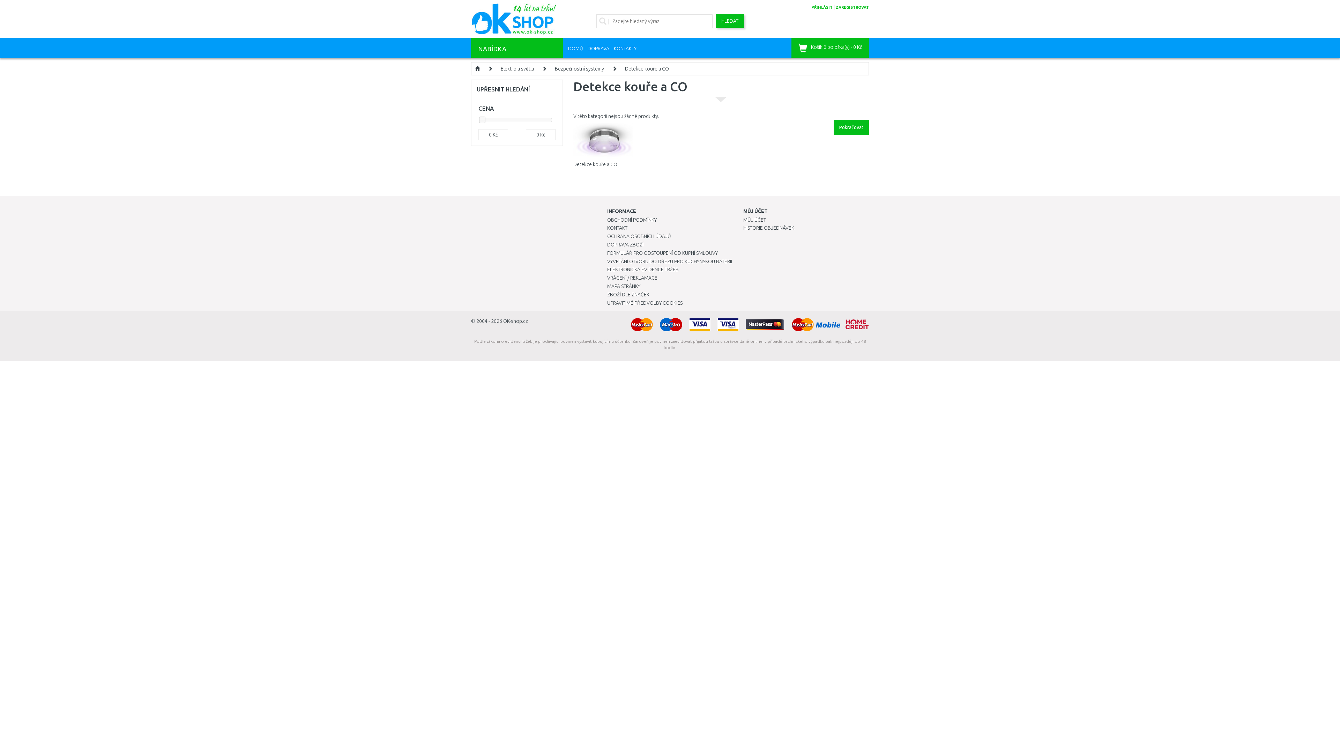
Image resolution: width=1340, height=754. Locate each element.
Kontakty (625, 48)
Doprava (598, 48)
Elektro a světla (517, 69)
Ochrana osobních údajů (639, 236)
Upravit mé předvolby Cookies (645, 303)
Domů (575, 48)
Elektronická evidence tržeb (643, 269)
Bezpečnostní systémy (579, 69)
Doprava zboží (625, 244)
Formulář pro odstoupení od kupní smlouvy (662, 253)
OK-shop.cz (515, 321)
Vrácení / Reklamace (632, 278)
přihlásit (822, 7)
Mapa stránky (623, 286)
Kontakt (617, 228)
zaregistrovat (852, 7)
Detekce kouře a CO (647, 69)
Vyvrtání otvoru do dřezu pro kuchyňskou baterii (669, 261)
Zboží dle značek (628, 294)
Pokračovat (851, 127)
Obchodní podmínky (632, 220)
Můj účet (754, 220)
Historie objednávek (768, 228)
